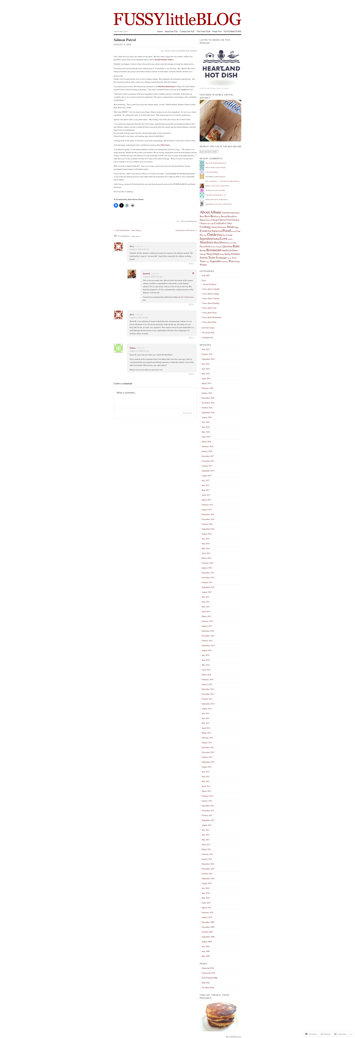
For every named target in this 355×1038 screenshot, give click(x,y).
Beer (207, 216)
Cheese (222, 219)
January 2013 (207, 742)
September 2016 (208, 529)
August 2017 (207, 475)
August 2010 (207, 883)
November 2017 (208, 461)
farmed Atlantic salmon (164, 59)
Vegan (207, 262)
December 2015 (208, 572)
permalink (139, 246)
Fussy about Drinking (210, 303)
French (233, 231)
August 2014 (207, 650)
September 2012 (208, 762)
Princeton (219, 246)
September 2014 (208, 645)
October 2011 (207, 815)
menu (183, 89)
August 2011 (207, 825)
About (205, 212)
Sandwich (227, 250)
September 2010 (208, 878)
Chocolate (210, 223)
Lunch (230, 239)
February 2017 (207, 504)
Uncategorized (207, 337)
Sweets (204, 257)
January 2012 (207, 800)
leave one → (136, 236)
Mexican (229, 243)
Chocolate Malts (220, 190)
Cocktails (219, 223)
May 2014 (206, 665)
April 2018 (206, 436)
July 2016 (205, 538)
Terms (229, 258)
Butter (208, 220)
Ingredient (206, 238)
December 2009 (208, 922)
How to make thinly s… (212, 181)
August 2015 (207, 592)
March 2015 (206, 616)
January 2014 (207, 684)
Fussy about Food (209, 308)
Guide (212, 234)
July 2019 (205, 364)
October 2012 (207, 757)
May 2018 (206, 432)
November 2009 (208, 927)
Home (160, 31)
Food (176, 51)
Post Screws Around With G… (221, 186)
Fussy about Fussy (209, 312)
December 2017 (208, 456)
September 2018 (208, 412)
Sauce (235, 250)
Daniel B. (146, 273)
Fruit (238, 231)
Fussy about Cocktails (211, 289)
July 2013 (205, 713)
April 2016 (206, 553)
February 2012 (207, 796)
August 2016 (207, 533)
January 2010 (207, 917)
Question (182, 51)
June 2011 (206, 834)
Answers (167, 51)
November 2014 (208, 635)
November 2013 (208, 694)
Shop (209, 253)
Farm (215, 231)
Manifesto (206, 242)
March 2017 (206, 499)
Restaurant (193, 51)
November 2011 (208, 810)
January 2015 (207, 626)
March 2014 (206, 674)
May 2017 (206, 490)
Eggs (236, 227)
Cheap (214, 219)
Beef (202, 216)
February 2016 (207, 563)
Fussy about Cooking (210, 293)
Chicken (235, 219)
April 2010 (206, 902)
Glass (205, 235)
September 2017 (208, 470)
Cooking (205, 227)
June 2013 (206, 718)
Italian (216, 238)
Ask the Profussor (209, 284)
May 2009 (206, 956)
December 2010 (208, 864)
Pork (208, 246)
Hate (220, 235)
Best (213, 216)
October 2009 (207, 932)
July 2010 (205, 888)
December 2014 (208, 631)
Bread (224, 216)
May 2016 (206, 548)
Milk (234, 243)
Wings (237, 261)
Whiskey (225, 261)
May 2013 (206, 723)
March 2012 (206, 791)
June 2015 (206, 601)
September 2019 (208, 359)
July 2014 (205, 655)
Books (218, 216)
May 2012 (206, 781)
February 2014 (207, 679)
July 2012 (205, 771)
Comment (187, 413)
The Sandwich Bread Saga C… (219, 163)
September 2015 (208, 587)
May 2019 (206, 373)
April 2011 (206, 844)
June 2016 (206, 543)
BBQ (233, 213)
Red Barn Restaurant (166, 86)
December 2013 (208, 689)
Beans (237, 212)
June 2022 (206, 349)
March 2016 (206, 558)
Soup (222, 254)
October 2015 (207, 582)
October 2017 (207, 465)
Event (203, 230)
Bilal (207, 163)
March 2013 (206, 732)
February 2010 (207, 912)
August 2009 (207, 941)
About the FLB (171, 31)
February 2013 (207, 737)
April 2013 (206, 728)
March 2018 (206, 441)
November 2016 (208, 519)
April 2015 (206, 611)
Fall (209, 231)
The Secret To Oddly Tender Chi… (231, 181)
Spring (227, 253)
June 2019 (206, 368)
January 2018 (207, 451)
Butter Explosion (220, 177)
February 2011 (207, 854)
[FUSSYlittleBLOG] (177, 15)
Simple (216, 253)
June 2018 (206, 427)
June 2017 (206, 485)
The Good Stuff (203, 31)
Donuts (223, 227)
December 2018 (208, 398)
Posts (204, 280)
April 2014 (206, 669)
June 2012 (206, 776)
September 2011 (208, 820)
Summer (235, 253)
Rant (187, 51)
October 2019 (207, 354)
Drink (230, 227)
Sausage (203, 254)
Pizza (202, 246)
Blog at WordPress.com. (233, 1036)
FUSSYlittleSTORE (232, 31)
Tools (234, 257)
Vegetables (216, 261)
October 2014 (207, 640)
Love (223, 238)
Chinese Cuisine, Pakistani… (219, 167)
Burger (203, 219)
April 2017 (206, 495)
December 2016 (208, 514)
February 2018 (207, 446)
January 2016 (207, 567)
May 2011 (206, 839)
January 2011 (207, 859)
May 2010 (206, 898)
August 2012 (207, 766)
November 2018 (208, 402)
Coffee (228, 223)
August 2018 (207, 417)
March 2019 (206, 383)
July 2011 (205, 830)
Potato (213, 246)
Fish (172, 51)
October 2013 (207, 699)
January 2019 (207, 393)
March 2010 (206, 907)
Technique (221, 257)
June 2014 (206, 660)
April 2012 (206, 786)
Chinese (203, 223)
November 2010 (208, 868)
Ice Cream (227, 234)
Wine (231, 261)
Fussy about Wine (209, 322)
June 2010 (206, 893)
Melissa (133, 347)
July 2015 (205, 597)
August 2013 (207, 708)
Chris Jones (165, 145)
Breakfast (232, 216)
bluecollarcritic (210, 204)
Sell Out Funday (208, 327)
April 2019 (206, 378)
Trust (202, 261)
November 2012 (208, 752)
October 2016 (207, 524)
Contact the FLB (187, 31)
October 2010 (207, 873)
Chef (228, 219)
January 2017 (207, 509)
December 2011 (208, 805)
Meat (216, 242)
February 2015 (207, 621)
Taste (211, 257)
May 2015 (206, 606)
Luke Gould (209, 195)
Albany (215, 212)
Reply (191, 263)
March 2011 (206, 849)
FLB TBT (206, 275)
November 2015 (208, 577)
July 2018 (205, 422)
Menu (222, 242)
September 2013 (208, 703)
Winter (203, 264)
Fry (201, 234)
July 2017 (205, 480)
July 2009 (205, 946)
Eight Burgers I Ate (219, 195)
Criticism (215, 227)
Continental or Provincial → (186, 230)
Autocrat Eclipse (213, 172)
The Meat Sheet (208, 987)
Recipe (203, 250)
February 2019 (207, 388)
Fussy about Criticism (211, 298)
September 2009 (208, 936)
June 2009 (206, 951)
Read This (217, 31)
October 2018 (207, 407)
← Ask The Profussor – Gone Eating (127, 230)
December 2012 (208, 747)
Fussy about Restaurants (189, 221)
